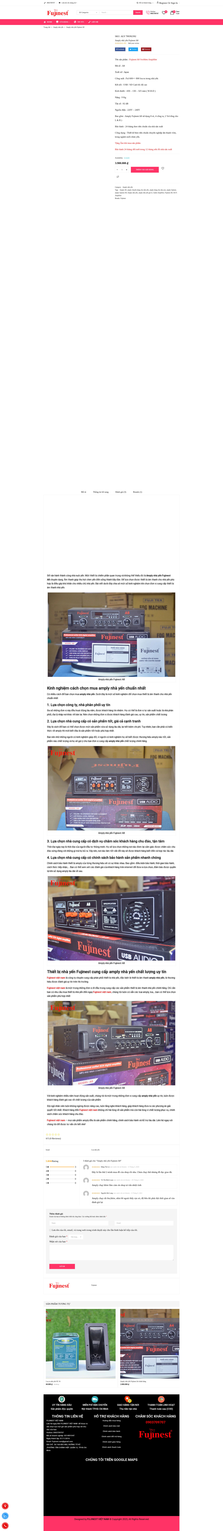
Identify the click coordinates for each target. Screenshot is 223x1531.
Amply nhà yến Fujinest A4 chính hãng (133, 1381)
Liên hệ (95, 22)
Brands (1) (137, 492)
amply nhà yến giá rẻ (145, 193)
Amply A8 (123, 190)
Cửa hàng (64, 22)
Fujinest (123, 198)
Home (49, 22)
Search (138, 12)
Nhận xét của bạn (58, 1241)
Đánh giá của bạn (58, 1236)
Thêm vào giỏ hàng (145, 170)
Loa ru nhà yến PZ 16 (53, 1381)
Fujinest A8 (168, 193)
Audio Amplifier (158, 193)
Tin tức (80, 22)
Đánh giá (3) (120, 492)
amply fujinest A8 (121, 193)
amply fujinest (171, 190)
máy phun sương (111, 1525)
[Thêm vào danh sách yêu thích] (163, 170)
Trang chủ (47, 27)
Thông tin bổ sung (100, 492)
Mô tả (83, 492)
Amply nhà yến (58, 27)
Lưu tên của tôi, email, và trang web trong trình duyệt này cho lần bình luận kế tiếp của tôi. (95, 1230)
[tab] (84, 493)
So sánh (118, 177)
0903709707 (154, 13)
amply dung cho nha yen (158, 190)
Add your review (133, 43)
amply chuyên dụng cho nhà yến (138, 190)
